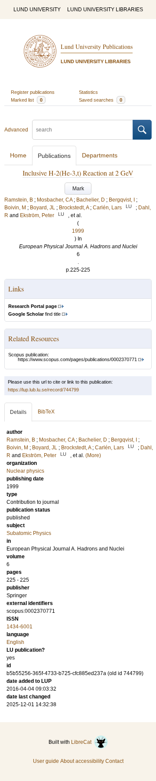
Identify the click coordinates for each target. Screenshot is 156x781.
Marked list (26, 99)
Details (18, 412)
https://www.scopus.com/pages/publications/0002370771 (77, 359)
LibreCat (82, 742)
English (15, 642)
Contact (114, 761)
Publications (54, 155)
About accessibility (82, 761)
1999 (78, 231)
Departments (99, 155)
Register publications (33, 92)
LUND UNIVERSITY (37, 9)
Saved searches (100, 99)
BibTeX (46, 412)
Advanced (16, 130)
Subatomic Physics (28, 533)
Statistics (88, 92)
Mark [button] (78, 189)
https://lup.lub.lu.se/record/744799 (43, 389)
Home (18, 155)
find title (34, 314)
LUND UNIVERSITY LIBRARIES (105, 9)
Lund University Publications (97, 46)
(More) (93, 455)
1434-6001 (19, 627)
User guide (46, 761)
